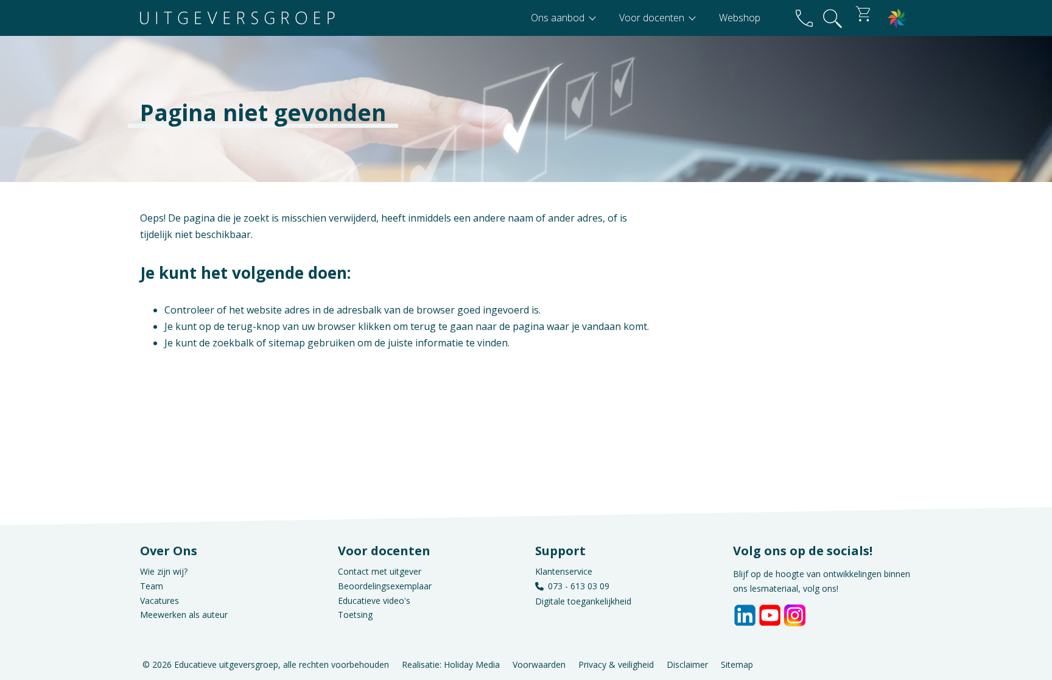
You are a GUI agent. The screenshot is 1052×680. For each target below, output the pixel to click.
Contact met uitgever (379, 571)
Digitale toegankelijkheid (583, 601)
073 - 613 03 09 (578, 586)
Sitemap (737, 664)
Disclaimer (687, 664)
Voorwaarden (539, 664)
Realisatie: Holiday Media (451, 664)
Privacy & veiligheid (616, 664)
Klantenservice (563, 571)
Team (151, 586)
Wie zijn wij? (164, 571)
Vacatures (159, 600)
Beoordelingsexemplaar (385, 586)
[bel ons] (804, 18)
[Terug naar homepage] (237, 18)
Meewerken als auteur (184, 614)
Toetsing (355, 614)
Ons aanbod (559, 17)
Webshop (739, 17)
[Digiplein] (897, 18)
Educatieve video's (374, 600)
